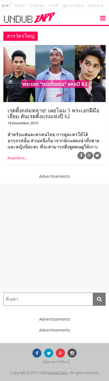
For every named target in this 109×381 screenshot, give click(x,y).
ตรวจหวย (95, 6)
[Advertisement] (54, 238)
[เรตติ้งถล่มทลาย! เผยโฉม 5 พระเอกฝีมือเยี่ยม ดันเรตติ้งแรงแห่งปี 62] (54, 48)
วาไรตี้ (53, 6)
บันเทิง (20, 6)
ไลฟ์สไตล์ (36, 6)
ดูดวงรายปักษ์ (73, 6)
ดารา (6, 6)
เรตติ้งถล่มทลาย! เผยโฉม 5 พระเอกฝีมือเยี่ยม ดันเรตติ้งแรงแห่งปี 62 (53, 113)
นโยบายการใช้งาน (56, 361)
